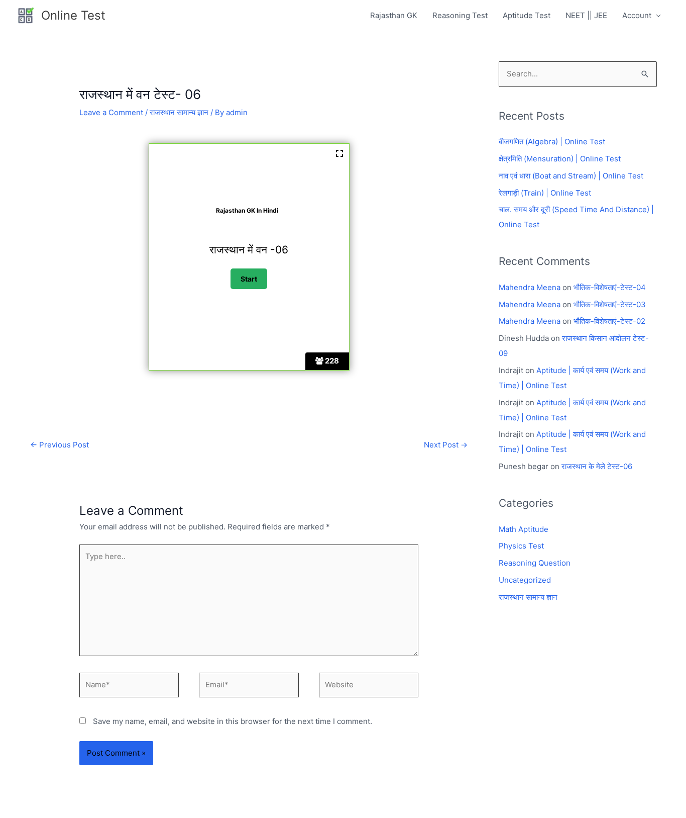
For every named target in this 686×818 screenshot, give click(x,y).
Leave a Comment (111, 112)
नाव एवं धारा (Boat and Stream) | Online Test (571, 175)
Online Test (73, 15)
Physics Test (521, 546)
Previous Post (59, 444)
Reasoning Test (460, 15)
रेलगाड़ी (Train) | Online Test (545, 193)
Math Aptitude (523, 529)
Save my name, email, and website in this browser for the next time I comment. (232, 721)
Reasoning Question (534, 563)
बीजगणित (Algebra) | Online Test (552, 141)
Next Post (446, 444)
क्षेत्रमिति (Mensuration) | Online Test (560, 158)
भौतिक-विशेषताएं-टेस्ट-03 (610, 304)
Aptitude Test (526, 15)
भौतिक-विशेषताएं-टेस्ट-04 (610, 287)
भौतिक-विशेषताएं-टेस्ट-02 (609, 321)
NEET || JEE (586, 15)
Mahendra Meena (529, 287)
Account (636, 15)
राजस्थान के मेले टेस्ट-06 (596, 466)
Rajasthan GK (393, 15)
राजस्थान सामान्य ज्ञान (179, 112)
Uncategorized (525, 580)
